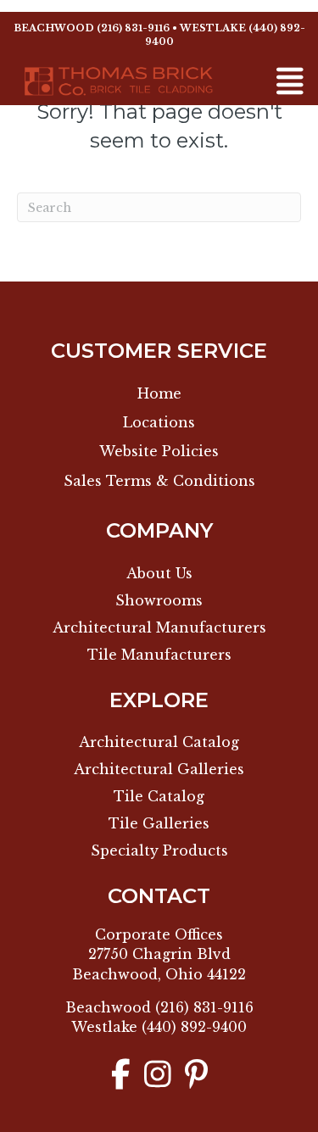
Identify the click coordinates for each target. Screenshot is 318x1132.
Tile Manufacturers (159, 654)
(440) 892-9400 (194, 1026)
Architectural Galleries (159, 769)
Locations (159, 422)
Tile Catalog (159, 796)
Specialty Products (159, 850)
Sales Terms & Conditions (159, 480)
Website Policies (159, 451)
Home (159, 393)
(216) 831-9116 (133, 28)
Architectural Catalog (159, 741)
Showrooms (159, 600)
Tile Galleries (159, 823)
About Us (159, 573)
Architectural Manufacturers (159, 627)
